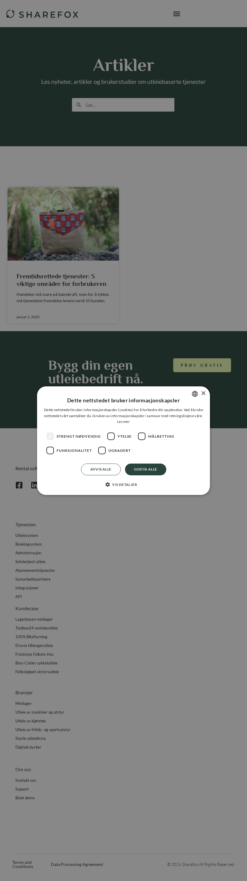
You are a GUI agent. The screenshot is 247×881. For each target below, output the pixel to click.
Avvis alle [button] (100, 469)
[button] (123, 484)
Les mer (123, 421)
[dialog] (123, 440)
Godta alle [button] (145, 469)
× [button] (203, 393)
